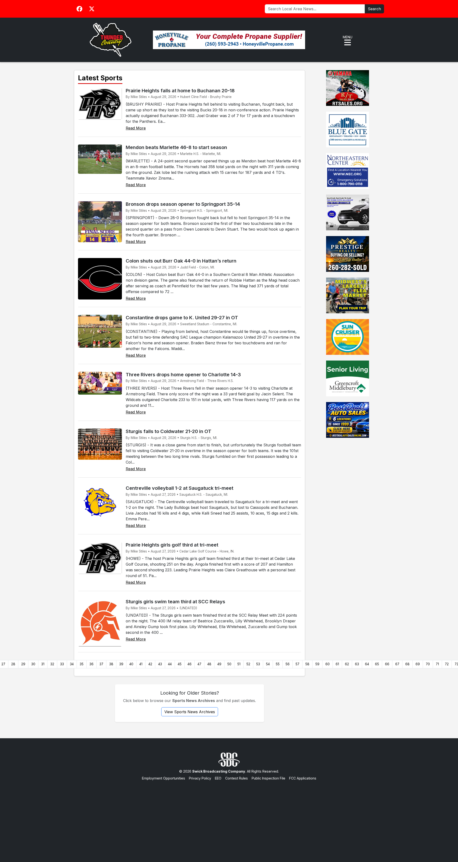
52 (248, 664)
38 (111, 664)
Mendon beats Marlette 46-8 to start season (176, 147)
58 (307, 664)
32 (52, 664)
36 (91, 664)
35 (81, 664)
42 (150, 664)
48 (209, 664)
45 (180, 664)
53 (258, 664)
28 (13, 664)
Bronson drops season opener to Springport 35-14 (183, 204)
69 (418, 664)
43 (160, 664)
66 (387, 664)
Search (374, 8)
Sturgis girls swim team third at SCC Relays (175, 601)
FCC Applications (302, 778)
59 (317, 664)
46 (189, 664)
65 (377, 664)
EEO (218, 778)
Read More (136, 128)
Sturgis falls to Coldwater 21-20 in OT (168, 431)
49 (219, 664)
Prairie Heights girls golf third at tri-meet (172, 545)
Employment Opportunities (163, 778)
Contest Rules (236, 778)
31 (42, 664)
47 (199, 664)
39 (121, 664)
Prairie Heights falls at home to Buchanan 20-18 (180, 90)
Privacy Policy (200, 778)
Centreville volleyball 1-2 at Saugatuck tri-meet (179, 488)
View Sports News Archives (189, 711)
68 (407, 664)
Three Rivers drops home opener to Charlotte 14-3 (183, 374)
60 (327, 664)
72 (447, 664)
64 (367, 664)
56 (288, 664)
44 (170, 664)
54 (268, 664)
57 (297, 664)
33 (62, 664)
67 (397, 664)
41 (140, 664)
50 (229, 664)
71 (437, 664)
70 (428, 664)
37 (101, 664)
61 (337, 664)
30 (33, 664)
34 (72, 664)
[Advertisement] (229, 816)
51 (238, 664)
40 (131, 664)
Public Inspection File (268, 778)
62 (347, 664)
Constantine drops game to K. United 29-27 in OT (182, 317)
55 (278, 664)
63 (357, 664)
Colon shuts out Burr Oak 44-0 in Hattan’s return (181, 261)
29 (23, 664)
